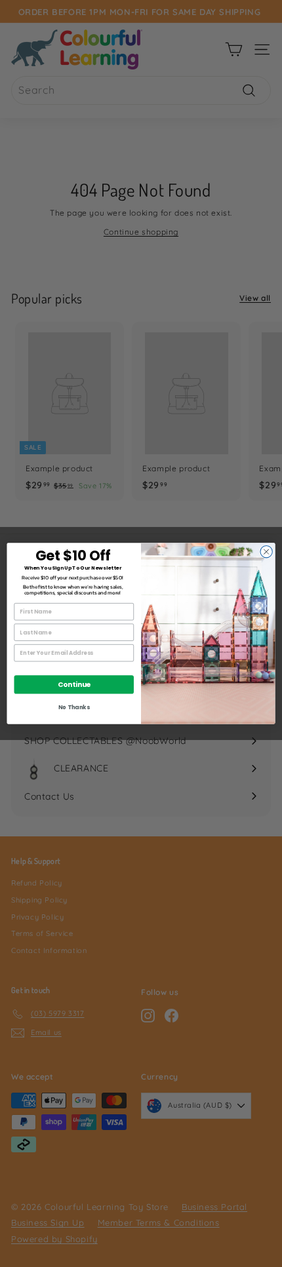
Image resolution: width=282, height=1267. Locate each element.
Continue (74, 685)
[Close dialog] (266, 552)
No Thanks (73, 707)
